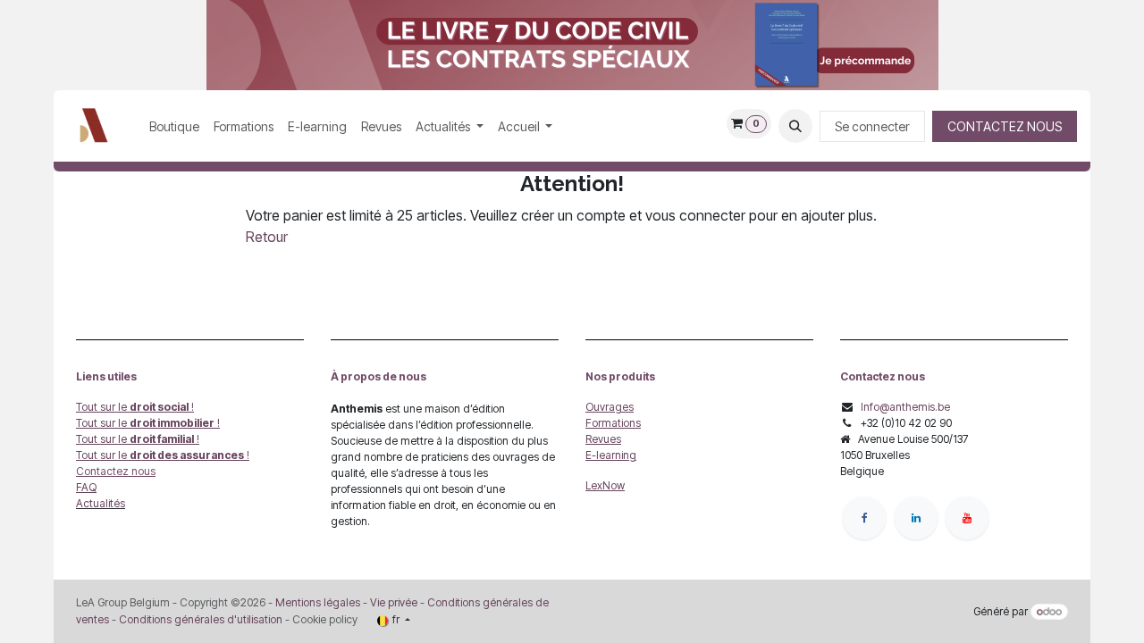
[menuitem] (174, 126)
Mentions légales (317, 602)
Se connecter (872, 126)
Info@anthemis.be (905, 406)
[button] (795, 126)
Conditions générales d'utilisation (200, 619)
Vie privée (393, 602)
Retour (267, 237)
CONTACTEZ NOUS (1004, 126)
